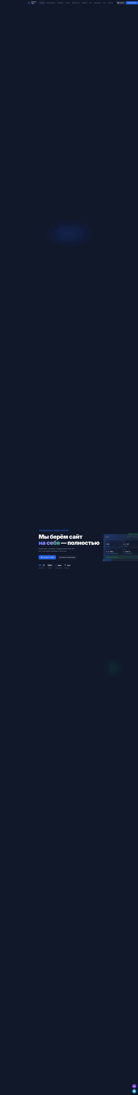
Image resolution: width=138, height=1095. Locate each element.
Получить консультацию (68, 557)
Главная (42, 2)
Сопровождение (50, 2)
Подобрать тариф (48, 557)
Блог (90, 2)
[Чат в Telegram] (134, 1091)
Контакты (110, 2)
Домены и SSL (76, 2)
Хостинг (68, 2)
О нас (104, 2)
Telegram (121, 2)
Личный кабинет (132, 2)
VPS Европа (60, 2)
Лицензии (84, 2)
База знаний (97, 2)
